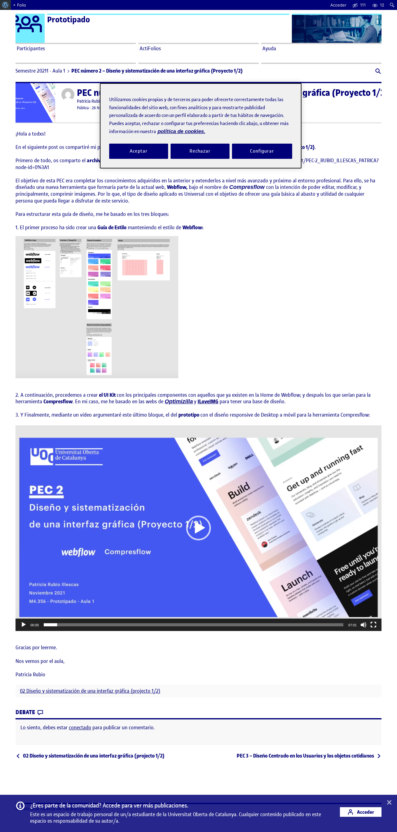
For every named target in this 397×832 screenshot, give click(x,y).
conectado (80, 727)
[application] (198, 528)
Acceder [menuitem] (338, 4)
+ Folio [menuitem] (19, 4)
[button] (377, 71)
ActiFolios (150, 48)
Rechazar (200, 151)
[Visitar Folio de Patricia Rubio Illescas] (67, 94)
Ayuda (269, 48)
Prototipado (68, 20)
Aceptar (138, 151)
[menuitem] (5, 5)
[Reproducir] (23, 625)
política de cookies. (181, 131)
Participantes (31, 48)
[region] (200, 125)
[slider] (193, 624)
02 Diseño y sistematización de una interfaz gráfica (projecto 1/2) (90, 691)
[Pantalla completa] (373, 625)
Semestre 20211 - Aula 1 (40, 70)
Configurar (262, 151)
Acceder (365, 812)
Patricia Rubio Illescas (96, 101)
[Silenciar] (363, 625)
